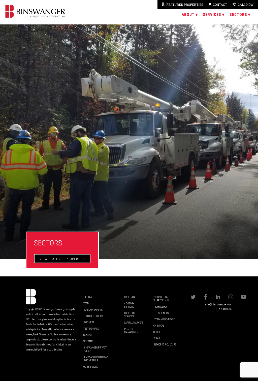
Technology (160, 306)
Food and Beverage (164, 319)
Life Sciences (161, 313)
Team (86, 303)
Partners (88, 322)
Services (212, 14)
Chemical (158, 325)
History (87, 297)
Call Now (245, 5)
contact (220, 5)
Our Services (90, 366)
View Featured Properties (62, 259)
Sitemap (88, 341)
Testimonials (91, 328)
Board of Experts (93, 309)
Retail (156, 338)
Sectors (238, 14)
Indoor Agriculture (164, 344)
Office (156, 332)
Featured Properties (184, 5)
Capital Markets (133, 322)
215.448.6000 (224, 309)
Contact (88, 335)
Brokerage (130, 297)
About (188, 14)
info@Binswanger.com (218, 304)
